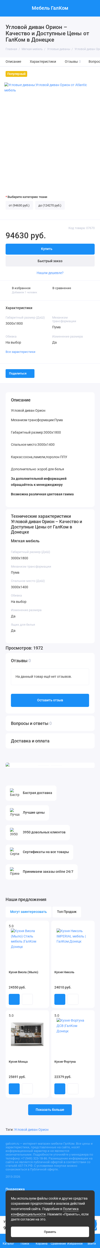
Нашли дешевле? (50, 273)
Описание (13, 62)
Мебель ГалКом (50, 8)
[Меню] (8, 8)
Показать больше (50, 1110)
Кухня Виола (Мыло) (23, 972)
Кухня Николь (64, 972)
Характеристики (43, 62)
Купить (14, 999)
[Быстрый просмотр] (27, 999)
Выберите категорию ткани (27, 197)
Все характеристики (20, 352)
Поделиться (17, 373)
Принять (50, 1232)
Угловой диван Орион (31, 1130)
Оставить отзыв (50, 700)
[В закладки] (43, 926)
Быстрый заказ (50, 261)
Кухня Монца (18, 1061)
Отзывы (73, 62)
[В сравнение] (37, 926)
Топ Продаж (66, 912)
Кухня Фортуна (65, 1061)
